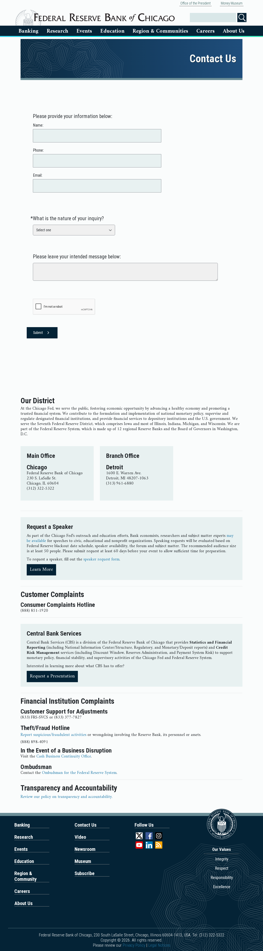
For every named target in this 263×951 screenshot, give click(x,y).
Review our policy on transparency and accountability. (67, 797)
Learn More (41, 569)
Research (57, 31)
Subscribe (85, 873)
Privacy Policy (134, 945)
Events (84, 31)
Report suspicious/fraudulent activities (53, 735)
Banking (28, 31)
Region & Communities (160, 31)
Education (112, 31)
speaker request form (101, 559)
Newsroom (85, 849)
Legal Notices (159, 945)
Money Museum (231, 3)
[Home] (104, 15)
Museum (83, 861)
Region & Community (25, 876)
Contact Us (86, 825)
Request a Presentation (52, 676)
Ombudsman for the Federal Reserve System (79, 773)
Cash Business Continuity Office (63, 756)
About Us (234, 31)
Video (80, 837)
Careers (205, 31)
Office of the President (195, 3)
